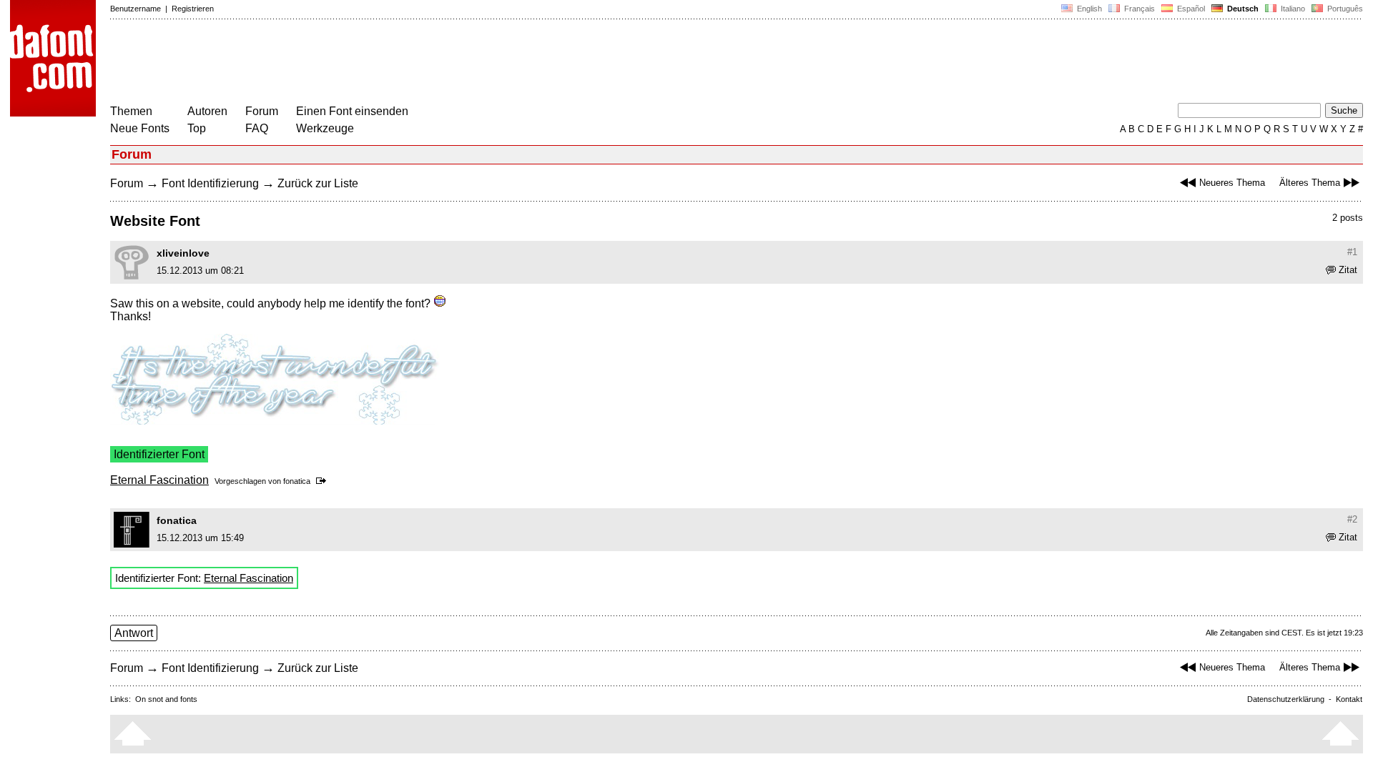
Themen (131, 111)
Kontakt (1349, 699)
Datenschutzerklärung (1285, 699)
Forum (261, 111)
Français (1138, 8)
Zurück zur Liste (317, 183)
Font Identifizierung (210, 183)
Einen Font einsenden (352, 111)
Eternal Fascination (159, 480)
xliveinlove (183, 253)
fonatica (296, 481)
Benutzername (135, 8)
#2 (1352, 519)
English (1088, 8)
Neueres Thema (1232, 182)
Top (196, 128)
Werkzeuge (325, 128)
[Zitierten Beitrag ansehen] (324, 481)
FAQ (256, 128)
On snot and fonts (166, 699)
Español (1190, 8)
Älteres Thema (1309, 182)
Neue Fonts (139, 128)
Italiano (1291, 8)
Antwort (133, 633)
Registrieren (193, 8)
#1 (1352, 252)
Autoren (207, 111)
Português (1343, 8)
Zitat (1348, 269)
